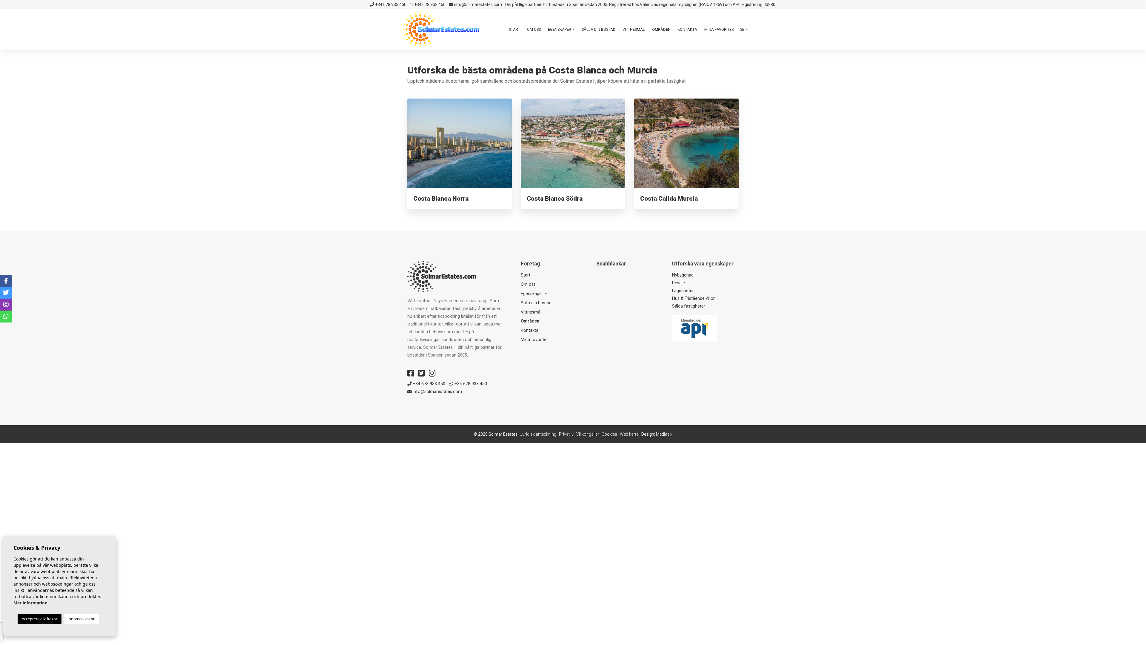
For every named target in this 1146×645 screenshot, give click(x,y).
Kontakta (687, 29)
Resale (678, 282)
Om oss (534, 29)
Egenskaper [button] (560, 29)
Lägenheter (683, 290)
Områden (661, 29)
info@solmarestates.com (477, 4)
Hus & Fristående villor (693, 298)
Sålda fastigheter (688, 306)
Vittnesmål (634, 29)
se (742, 29)
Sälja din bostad (598, 29)
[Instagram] (432, 373)
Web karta (629, 434)
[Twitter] (421, 373)
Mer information (30, 603)
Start (514, 29)
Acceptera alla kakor (39, 618)
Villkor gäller (587, 434)
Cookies (609, 434)
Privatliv (566, 434)
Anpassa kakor (82, 618)
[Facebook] (410, 373)
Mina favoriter (719, 29)
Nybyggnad (683, 275)
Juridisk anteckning (538, 434)
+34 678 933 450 (390, 4)
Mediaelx (664, 434)
